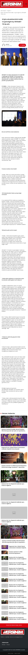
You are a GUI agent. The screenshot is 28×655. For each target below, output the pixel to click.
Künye (8, 644)
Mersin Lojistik (17, 653)
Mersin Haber (10, 653)
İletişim (4, 644)
